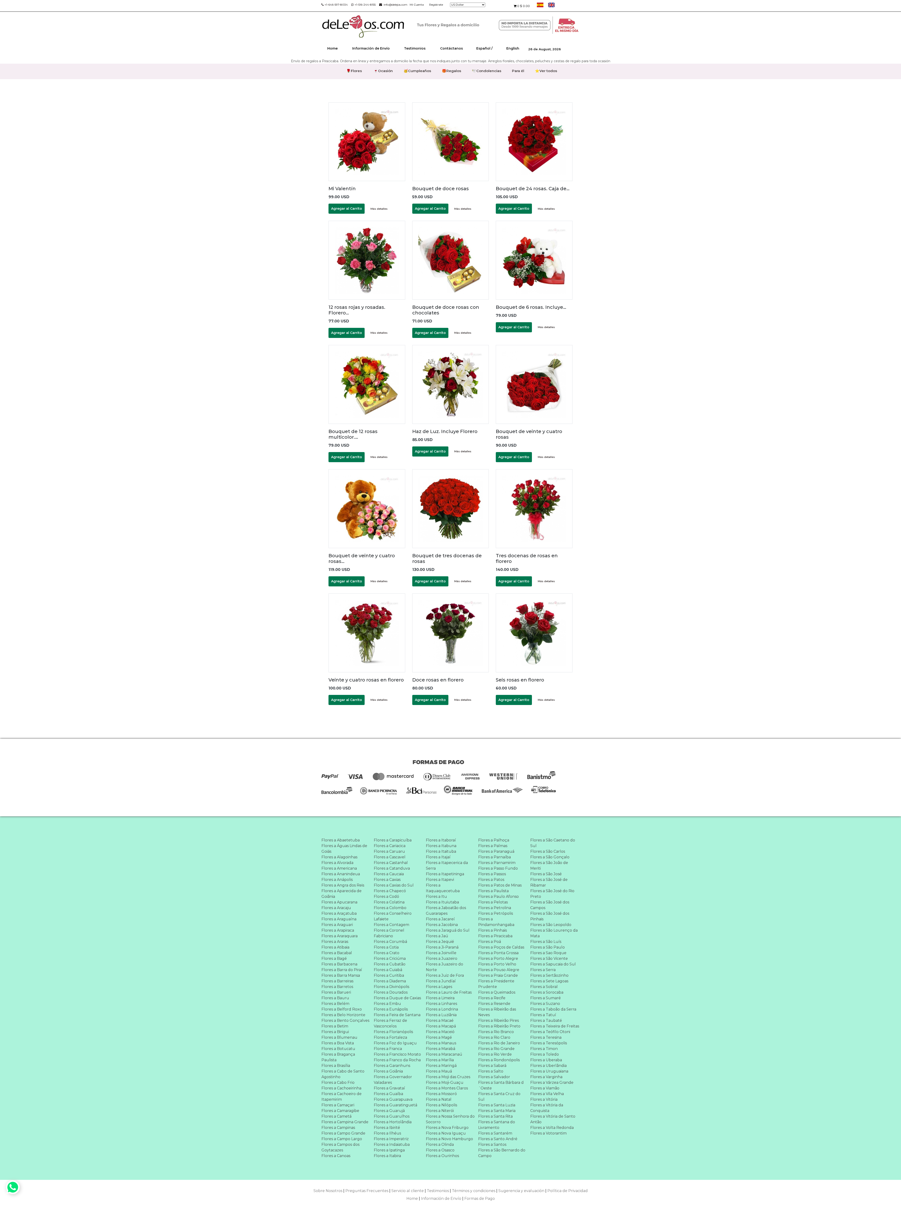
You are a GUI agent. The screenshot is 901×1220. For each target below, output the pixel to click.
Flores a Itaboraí (441, 840)
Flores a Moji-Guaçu (444, 1082)
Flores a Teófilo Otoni (550, 1032)
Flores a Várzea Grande (551, 1082)
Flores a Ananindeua (340, 874)
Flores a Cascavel (389, 857)
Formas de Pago (479, 1198)
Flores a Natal (438, 1099)
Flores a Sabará (492, 1065)
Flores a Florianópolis (393, 1032)
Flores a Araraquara (339, 936)
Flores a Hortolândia (393, 1122)
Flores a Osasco (440, 1150)
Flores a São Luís (545, 941)
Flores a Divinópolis (391, 986)
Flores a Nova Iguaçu (446, 1133)
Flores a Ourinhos (442, 1156)
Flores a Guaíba (388, 1094)
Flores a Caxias (387, 879)
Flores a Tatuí (543, 1015)
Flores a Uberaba (546, 1060)
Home (332, 48)
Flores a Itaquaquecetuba (443, 888)
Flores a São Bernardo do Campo (501, 1153)
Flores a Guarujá (389, 1110)
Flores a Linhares (441, 1003)
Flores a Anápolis (337, 879)
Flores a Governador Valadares (393, 1080)
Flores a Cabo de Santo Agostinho (342, 1074)
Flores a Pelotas (493, 902)
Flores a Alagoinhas (339, 857)
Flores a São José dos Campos (549, 905)
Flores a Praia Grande (498, 975)
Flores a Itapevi (440, 879)
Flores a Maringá (441, 1065)
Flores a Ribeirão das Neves (497, 1012)
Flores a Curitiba (389, 975)
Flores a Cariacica (389, 846)
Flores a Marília (440, 1060)
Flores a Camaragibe (340, 1110)
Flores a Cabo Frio (338, 1082)
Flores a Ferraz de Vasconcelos (390, 1023)
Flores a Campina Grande (344, 1122)
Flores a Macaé (440, 1020)
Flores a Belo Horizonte (343, 1015)
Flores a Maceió (440, 1032)
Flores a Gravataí (389, 1088)
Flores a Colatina (389, 902)
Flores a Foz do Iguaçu (395, 1043)
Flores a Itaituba (441, 851)
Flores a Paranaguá (496, 851)
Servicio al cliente (407, 1191)
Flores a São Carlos (547, 851)
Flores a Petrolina (494, 908)
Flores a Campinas (338, 1127)
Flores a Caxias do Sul (394, 885)
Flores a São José (546, 874)
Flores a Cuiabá (388, 970)
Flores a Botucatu (338, 1048)
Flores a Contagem (391, 924)
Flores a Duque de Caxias (397, 998)
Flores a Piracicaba (495, 936)
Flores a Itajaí (438, 857)
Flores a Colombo (390, 908)
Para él (518, 71)
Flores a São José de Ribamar (549, 882)
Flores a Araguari (337, 924)
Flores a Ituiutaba (442, 902)
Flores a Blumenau (339, 1037)
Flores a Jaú (437, 936)
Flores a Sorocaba (546, 992)
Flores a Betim (334, 1026)
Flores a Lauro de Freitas (449, 992)
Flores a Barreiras (337, 981)
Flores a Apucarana (339, 902)
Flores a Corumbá (390, 941)
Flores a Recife (491, 998)
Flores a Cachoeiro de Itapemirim (341, 1097)
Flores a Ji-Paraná (442, 947)
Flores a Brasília (335, 1065)
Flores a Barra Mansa (340, 975)
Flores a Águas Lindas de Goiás (344, 849)
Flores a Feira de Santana (397, 1015)
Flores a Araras (334, 941)
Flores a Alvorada (337, 862)
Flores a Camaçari (337, 1105)
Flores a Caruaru (389, 851)
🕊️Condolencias (486, 71)
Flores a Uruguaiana (549, 1071)
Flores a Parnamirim (496, 862)
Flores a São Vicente (549, 958)
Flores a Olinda (440, 1144)
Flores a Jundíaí (441, 981)
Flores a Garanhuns (392, 1065)
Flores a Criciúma (390, 958)
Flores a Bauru (335, 998)
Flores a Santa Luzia (496, 1105)
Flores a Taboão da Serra (553, 1009)
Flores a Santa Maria (496, 1110)
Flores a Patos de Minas (500, 885)
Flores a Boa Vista (337, 1043)
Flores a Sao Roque (548, 953)
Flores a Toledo (544, 1054)
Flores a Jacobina (442, 924)
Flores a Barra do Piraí (341, 970)
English (512, 48)
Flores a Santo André (497, 1139)
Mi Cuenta (417, 4)
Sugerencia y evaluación (521, 1191)
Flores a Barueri (336, 992)
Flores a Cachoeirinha (341, 1088)
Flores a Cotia (386, 947)
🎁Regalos (451, 71)
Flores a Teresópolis (548, 1043)
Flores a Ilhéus (387, 1133)
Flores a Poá (489, 941)
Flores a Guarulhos (391, 1116)
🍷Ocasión (383, 71)
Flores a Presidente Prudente (496, 984)
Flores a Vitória (543, 1099)
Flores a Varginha (546, 1077)
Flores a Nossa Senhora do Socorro (450, 1119)
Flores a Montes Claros (447, 1088)
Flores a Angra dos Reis (342, 885)
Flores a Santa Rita (495, 1116)
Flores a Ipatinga (389, 1150)
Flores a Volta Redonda (552, 1127)
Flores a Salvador (494, 1077)
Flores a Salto (490, 1071)
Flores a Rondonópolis (499, 1060)
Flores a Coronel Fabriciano (389, 933)
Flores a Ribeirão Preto (499, 1026)
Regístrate (436, 4)
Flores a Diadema (390, 981)
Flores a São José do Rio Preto (552, 894)
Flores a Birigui (335, 1032)
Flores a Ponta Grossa (498, 953)
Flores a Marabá (440, 1048)
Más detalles (379, 208)
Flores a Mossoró (441, 1094)
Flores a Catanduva (392, 868)
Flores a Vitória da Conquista (546, 1108)
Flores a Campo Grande (343, 1133)
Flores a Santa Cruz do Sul (499, 1097)
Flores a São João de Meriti (549, 865)
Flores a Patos (491, 879)
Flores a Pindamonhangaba (496, 922)
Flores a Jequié (440, 941)
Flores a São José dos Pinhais (549, 916)
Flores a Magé (439, 1037)
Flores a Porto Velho (497, 964)
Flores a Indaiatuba (392, 1144)
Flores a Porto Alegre (498, 958)
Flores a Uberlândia (548, 1065)
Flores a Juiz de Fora (445, 975)
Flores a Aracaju (336, 908)
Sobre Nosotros (327, 1191)
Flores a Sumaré (545, 998)
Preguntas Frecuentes (366, 1191)
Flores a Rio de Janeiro (499, 1043)
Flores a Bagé (334, 958)
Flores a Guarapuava (393, 1099)
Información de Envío (371, 48)
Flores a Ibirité (387, 1127)
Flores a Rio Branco (496, 1032)
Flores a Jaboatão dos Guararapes (446, 911)
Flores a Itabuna (441, 846)
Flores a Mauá (439, 1071)
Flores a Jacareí (440, 919)
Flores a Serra (543, 970)
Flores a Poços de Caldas (501, 947)
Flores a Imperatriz (391, 1139)
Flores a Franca (388, 1048)
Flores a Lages (439, 986)
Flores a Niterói (440, 1110)
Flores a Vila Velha (547, 1094)
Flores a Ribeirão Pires (498, 1020)
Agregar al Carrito (346, 208)
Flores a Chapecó (390, 891)
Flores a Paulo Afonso (498, 896)
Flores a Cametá (336, 1116)
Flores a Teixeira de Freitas (554, 1026)
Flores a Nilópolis (441, 1105)
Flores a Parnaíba (494, 857)
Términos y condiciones (473, 1191)
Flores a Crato (386, 953)
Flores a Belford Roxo (341, 1009)
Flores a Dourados (391, 992)
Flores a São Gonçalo (549, 857)
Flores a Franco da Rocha (397, 1060)
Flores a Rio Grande (496, 1048)
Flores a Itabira (387, 1156)
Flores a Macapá (441, 1026)
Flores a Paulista (493, 891)
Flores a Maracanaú (444, 1054)
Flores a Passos (492, 874)
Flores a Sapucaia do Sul (553, 964)
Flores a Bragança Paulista (338, 1057)
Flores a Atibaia (335, 947)
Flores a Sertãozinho (549, 975)
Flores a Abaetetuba (340, 840)
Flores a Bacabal (336, 953)
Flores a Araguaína (338, 919)
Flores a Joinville (441, 953)
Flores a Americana (339, 868)
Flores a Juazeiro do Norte (444, 967)
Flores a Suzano (545, 1003)
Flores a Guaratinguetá (395, 1105)
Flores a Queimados (496, 992)
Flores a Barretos (337, 986)
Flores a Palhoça (493, 840)
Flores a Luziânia (441, 1015)
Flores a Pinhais (492, 930)
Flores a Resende (494, 1003)
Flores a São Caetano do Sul (552, 843)
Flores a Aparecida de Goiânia (341, 894)
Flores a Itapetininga (445, 874)
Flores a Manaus (441, 1043)
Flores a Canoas (335, 1156)
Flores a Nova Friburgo (447, 1127)
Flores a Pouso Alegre (498, 970)
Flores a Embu (387, 1003)
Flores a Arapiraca (337, 930)
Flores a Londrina (442, 1009)
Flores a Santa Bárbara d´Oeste (501, 1085)
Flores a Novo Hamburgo (449, 1139)
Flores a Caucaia (389, 874)
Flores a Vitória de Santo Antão (552, 1119)
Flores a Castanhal (391, 862)
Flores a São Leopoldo (550, 924)
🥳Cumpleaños (417, 71)
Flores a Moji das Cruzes (448, 1077)
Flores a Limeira (440, 998)
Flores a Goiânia (388, 1071)
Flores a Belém (335, 1003)
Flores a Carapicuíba (393, 840)
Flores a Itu (436, 896)
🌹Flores (354, 71)
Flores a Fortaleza (390, 1037)
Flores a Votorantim (548, 1133)
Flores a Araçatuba (339, 913)
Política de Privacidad (567, 1191)
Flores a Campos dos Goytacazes (340, 1147)
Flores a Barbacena (339, 964)
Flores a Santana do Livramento (496, 1125)
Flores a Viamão (544, 1088)
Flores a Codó (386, 896)
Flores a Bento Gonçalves (345, 1020)
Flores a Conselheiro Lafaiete (393, 916)
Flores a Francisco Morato (397, 1054)
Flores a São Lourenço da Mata (554, 933)
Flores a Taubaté (546, 1020)
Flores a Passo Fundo (498, 868)
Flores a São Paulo (547, 947)
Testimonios (415, 48)
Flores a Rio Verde (495, 1054)
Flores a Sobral (544, 986)
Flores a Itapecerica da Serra (447, 865)
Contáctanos (451, 48)
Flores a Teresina (545, 1037)
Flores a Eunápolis (391, 1009)
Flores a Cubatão (389, 964)
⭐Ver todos (546, 71)
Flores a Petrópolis (495, 913)
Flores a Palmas (492, 846)
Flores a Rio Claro (494, 1037)
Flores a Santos (492, 1144)
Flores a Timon (544, 1048)
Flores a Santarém (495, 1133)
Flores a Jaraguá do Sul (448, 930)
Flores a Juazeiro (441, 958)
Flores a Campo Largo (341, 1139)
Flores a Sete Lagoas (549, 981)
